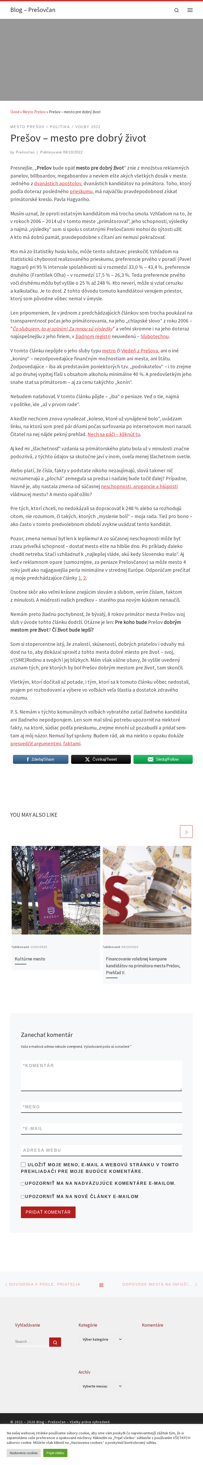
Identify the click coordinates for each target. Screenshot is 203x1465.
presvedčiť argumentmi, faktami (45, 743)
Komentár (38, 1065)
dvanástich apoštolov (57, 183)
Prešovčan (25, 152)
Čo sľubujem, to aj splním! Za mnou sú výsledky (62, 328)
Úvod (14, 111)
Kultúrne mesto (30, 959)
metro (109, 350)
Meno (31, 1107)
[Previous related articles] (173, 831)
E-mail (33, 1128)
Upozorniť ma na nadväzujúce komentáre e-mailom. (100, 1183)
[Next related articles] (186, 831)
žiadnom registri (92, 336)
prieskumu (81, 191)
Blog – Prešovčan (51, 1422)
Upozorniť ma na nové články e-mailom (82, 1196)
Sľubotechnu (155, 336)
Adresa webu (42, 1150)
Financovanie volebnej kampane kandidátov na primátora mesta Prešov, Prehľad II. (143, 966)
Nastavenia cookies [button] (24, 1453)
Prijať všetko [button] (55, 1453)
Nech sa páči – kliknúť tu (113, 434)
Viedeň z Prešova (139, 350)
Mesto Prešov (34, 111)
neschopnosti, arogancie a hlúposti (139, 486)
